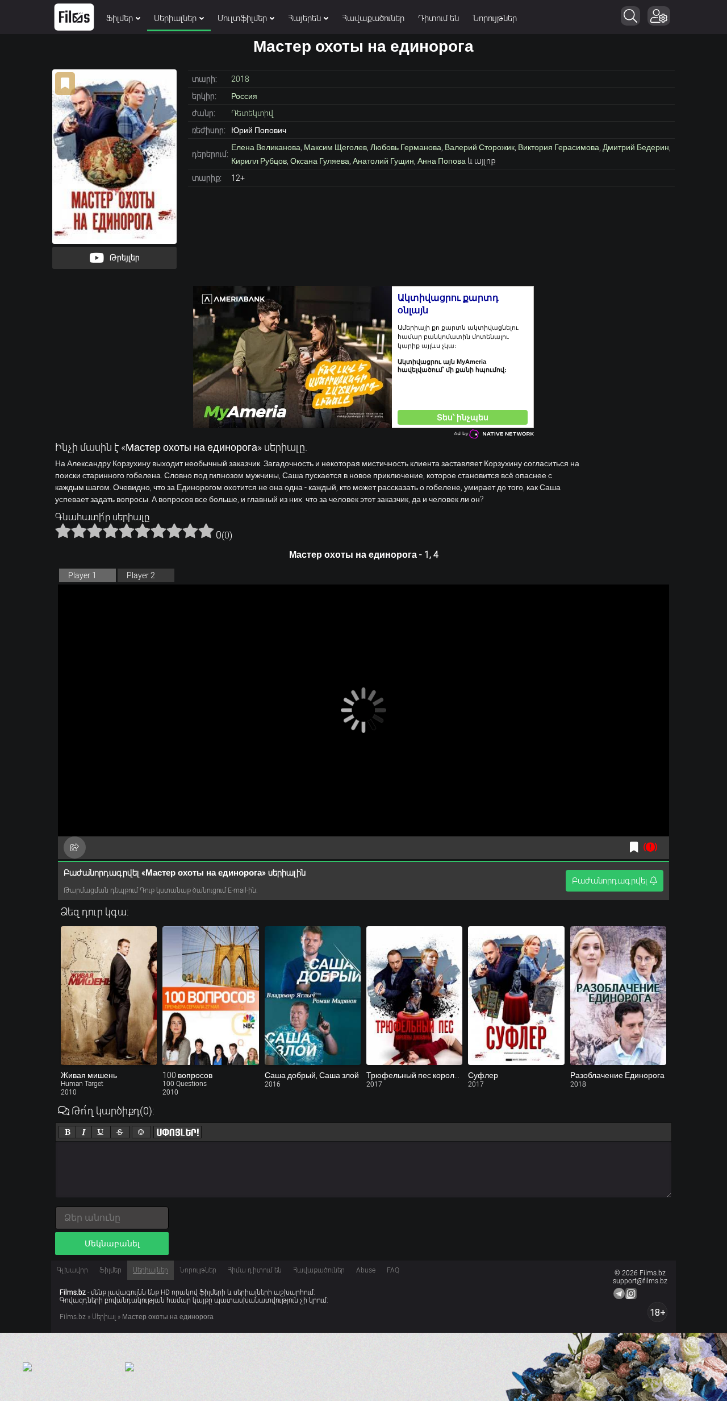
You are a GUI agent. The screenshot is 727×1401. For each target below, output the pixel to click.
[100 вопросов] (210, 995)
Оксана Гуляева (319, 160)
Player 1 (82, 575)
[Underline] (101, 1132)
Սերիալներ (175, 18)
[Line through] (119, 1132)
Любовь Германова (405, 147)
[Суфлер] (516, 995)
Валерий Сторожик (480, 147)
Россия (244, 96)
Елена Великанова (265, 147)
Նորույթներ (495, 18)
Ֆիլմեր (119, 18)
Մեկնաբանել (112, 1243)
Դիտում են (438, 18)
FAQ (393, 1270)
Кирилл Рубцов (259, 160)
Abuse (365, 1270)
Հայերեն (304, 18)
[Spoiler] (177, 1132)
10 (206, 530)
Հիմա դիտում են (255, 1270)
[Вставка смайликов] (141, 1132)
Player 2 (141, 575)
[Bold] (67, 1132)
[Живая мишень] (109, 995)
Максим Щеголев (335, 147)
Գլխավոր (72, 1270)
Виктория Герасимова (558, 147)
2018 (240, 79)
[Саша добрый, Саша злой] (313, 995)
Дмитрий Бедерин (636, 147)
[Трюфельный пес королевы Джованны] (414, 995)
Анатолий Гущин (383, 160)
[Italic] (84, 1132)
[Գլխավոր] (74, 17)
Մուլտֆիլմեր (242, 18)
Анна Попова (441, 160)
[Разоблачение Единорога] (618, 995)
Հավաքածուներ (373, 18)
